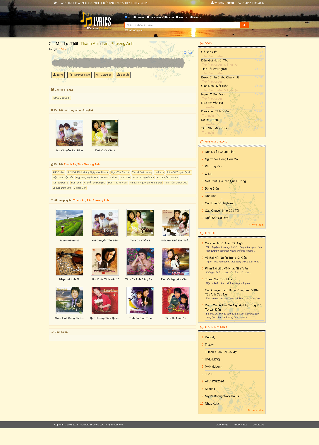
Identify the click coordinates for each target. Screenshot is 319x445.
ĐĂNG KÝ (259, 3)
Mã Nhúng (105, 75)
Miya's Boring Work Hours (222, 396)
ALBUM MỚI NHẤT (216, 327)
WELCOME (224, 3)
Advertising (222, 424)
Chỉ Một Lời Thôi (63, 43)
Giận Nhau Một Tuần (63, 177)
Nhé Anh (210, 195)
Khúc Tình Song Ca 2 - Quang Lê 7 (69, 318)
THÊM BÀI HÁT (140, 3)
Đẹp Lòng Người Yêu (87, 177)
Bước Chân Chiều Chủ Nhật (220, 77)
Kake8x (210, 388)
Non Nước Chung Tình (220, 151)
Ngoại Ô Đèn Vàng (213, 94)
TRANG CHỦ (65, 3)
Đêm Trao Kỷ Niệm (117, 182)
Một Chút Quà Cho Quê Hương (225, 181)
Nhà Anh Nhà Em (109, 177)
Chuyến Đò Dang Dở (94, 182)
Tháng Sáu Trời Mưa (218, 279)
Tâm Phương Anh (117, 43)
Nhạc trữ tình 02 (69, 279)
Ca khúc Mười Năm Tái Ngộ (224, 243)
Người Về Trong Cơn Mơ (221, 159)
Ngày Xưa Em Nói (120, 172)
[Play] (55, 52)
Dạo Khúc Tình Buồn (215, 111)
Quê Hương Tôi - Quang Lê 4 (105, 318)
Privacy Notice (240, 424)
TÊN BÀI (140, 17)
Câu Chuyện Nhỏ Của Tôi (222, 210)
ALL (130, 17)
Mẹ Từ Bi (125, 177)
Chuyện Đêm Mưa (62, 188)
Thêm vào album (81, 75)
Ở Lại (208, 173)
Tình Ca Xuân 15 (175, 318)
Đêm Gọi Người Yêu (214, 60)
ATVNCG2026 (214, 381)
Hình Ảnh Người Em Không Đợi (146, 182)
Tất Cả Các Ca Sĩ (61, 98)
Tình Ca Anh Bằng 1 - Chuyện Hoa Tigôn (140, 279)
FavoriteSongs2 (69, 240)
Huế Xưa (159, 172)
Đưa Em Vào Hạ (212, 102)
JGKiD (209, 374)
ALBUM (197, 17)
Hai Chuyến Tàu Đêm (69, 150)
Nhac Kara (212, 403)
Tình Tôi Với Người (214, 69)
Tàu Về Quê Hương (142, 172)
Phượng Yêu (213, 166)
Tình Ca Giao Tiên (140, 318)
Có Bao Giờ (80, 188)
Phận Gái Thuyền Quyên (179, 172)
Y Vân (62, 49)
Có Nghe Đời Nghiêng (219, 203)
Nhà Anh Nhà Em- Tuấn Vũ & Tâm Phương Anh (176, 240)
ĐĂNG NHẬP (244, 3)
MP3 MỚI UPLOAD (216, 141)
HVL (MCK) (212, 359)
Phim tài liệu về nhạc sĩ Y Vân (226, 268)
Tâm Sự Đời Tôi (60, 182)
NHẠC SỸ (184, 17)
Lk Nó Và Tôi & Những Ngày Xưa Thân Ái (88, 172)
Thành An (89, 43)
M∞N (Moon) (213, 366)
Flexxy (209, 344)
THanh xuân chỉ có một (221, 352)
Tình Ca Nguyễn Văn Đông (176, 279)
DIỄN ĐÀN (108, 3)
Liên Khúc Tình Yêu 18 (105, 279)
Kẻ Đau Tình (209, 119)
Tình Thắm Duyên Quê (175, 182)
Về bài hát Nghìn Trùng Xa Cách (226, 257)
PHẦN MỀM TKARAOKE (87, 3)
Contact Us (258, 424)
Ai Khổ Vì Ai (58, 172)
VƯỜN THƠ (123, 3)
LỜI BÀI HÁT (156, 17)
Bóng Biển (212, 188)
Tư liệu (210, 233)
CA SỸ (170, 17)
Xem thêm (257, 224)
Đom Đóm (76, 182)
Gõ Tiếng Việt (136, 30)
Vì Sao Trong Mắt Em (143, 177)
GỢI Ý (208, 43)
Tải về (60, 75)
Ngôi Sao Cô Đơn (217, 217)
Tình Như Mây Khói (214, 128)
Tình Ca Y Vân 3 (105, 150)
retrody (210, 337)
